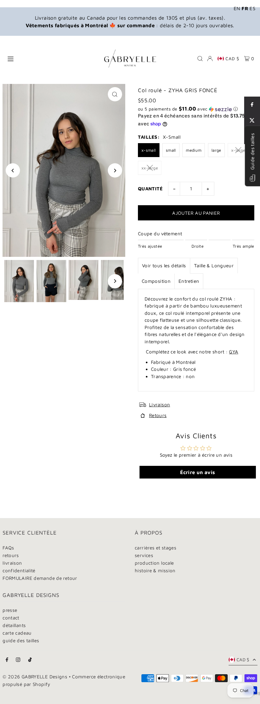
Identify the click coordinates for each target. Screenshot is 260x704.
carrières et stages (155, 547)
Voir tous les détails (164, 265)
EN (237, 8)
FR (245, 8)
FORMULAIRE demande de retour (40, 578)
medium (193, 150)
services (144, 555)
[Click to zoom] (115, 94)
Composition (156, 281)
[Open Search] (200, 58)
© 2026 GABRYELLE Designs (35, 676)
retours (11, 555)
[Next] (115, 170)
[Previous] (13, 170)
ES (252, 8)
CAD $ (232, 58)
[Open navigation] (50, 58)
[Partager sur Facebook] (252, 104)
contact (11, 617)
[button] (196, 109)
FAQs (8, 547)
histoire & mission (155, 570)
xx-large (149, 167)
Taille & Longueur (214, 265)
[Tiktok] (30, 660)
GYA (233, 351)
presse (10, 610)
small (171, 150)
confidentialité (19, 570)
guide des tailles (21, 640)
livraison (12, 563)
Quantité (150, 188)
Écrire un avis (197, 472)
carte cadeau (17, 633)
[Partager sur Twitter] (252, 120)
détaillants (14, 625)
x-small (148, 150)
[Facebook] (7, 660)
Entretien (189, 281)
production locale (154, 563)
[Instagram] (18, 660)
